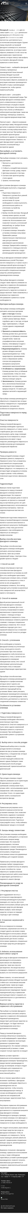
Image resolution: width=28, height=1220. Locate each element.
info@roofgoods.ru (6, 1187)
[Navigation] (26, 3)
